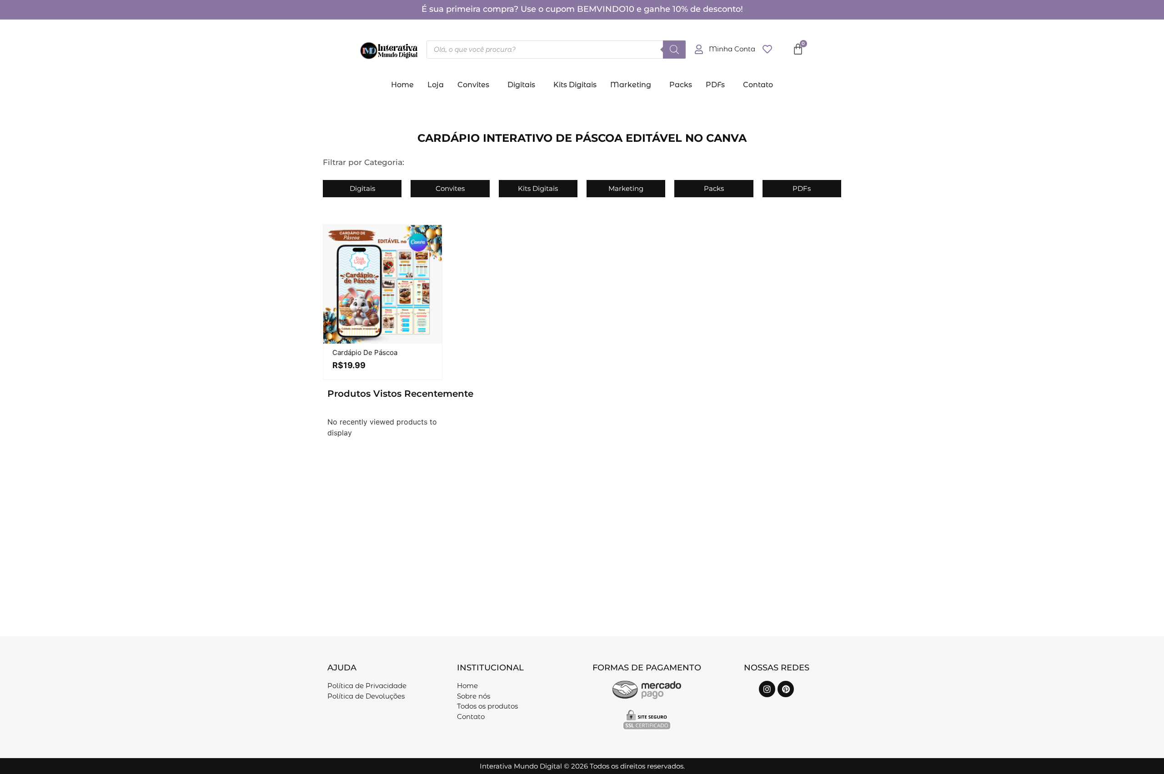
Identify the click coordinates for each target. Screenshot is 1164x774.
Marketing (630, 84)
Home (402, 84)
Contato (758, 84)
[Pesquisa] (674, 49)
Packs (680, 84)
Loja (435, 84)
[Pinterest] (786, 689)
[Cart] (798, 49)
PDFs (715, 84)
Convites (473, 84)
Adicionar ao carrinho (391, 341)
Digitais (521, 84)
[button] (476, 85)
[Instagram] (767, 689)
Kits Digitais (575, 84)
